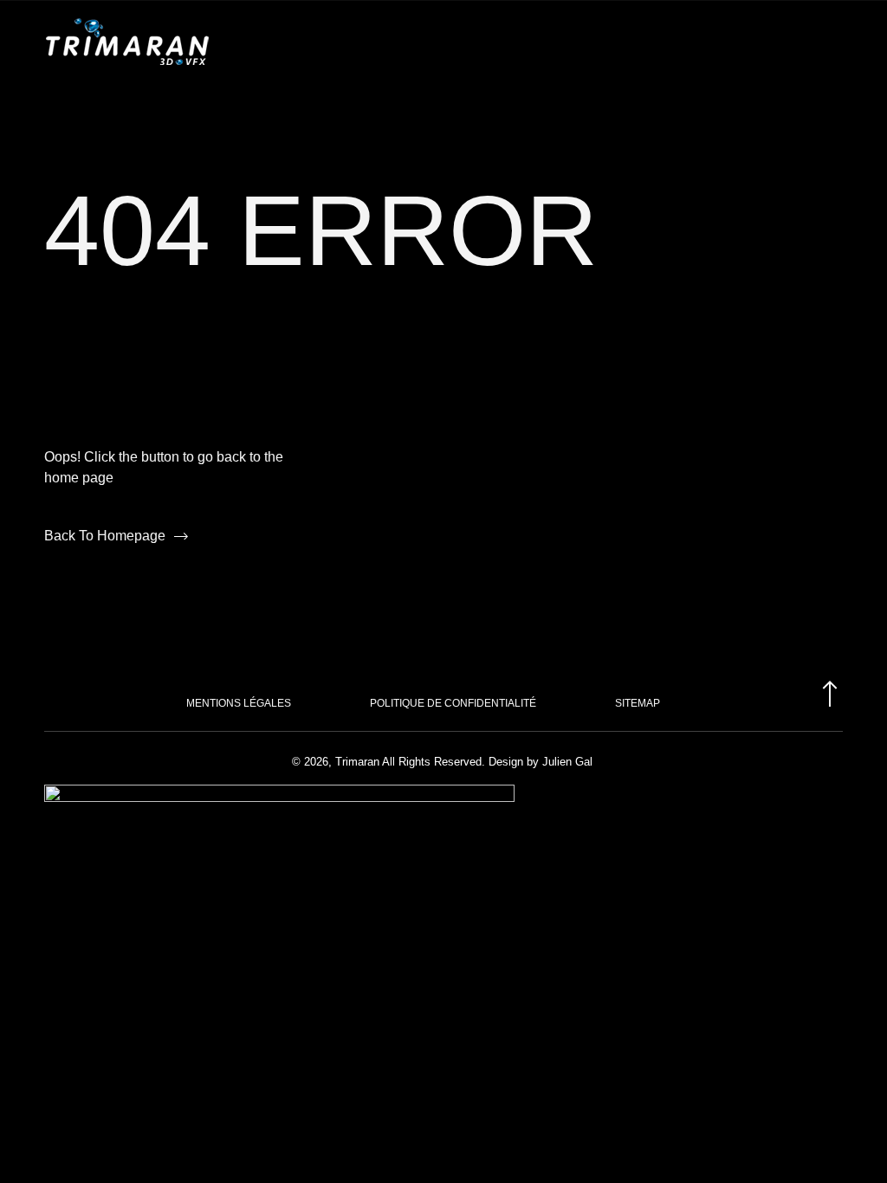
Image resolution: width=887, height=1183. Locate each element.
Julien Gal (565, 761)
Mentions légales (238, 703)
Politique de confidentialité (453, 703)
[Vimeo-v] (836, 817)
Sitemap (637, 703)
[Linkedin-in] (773, 817)
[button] (827, 42)
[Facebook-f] (805, 817)
